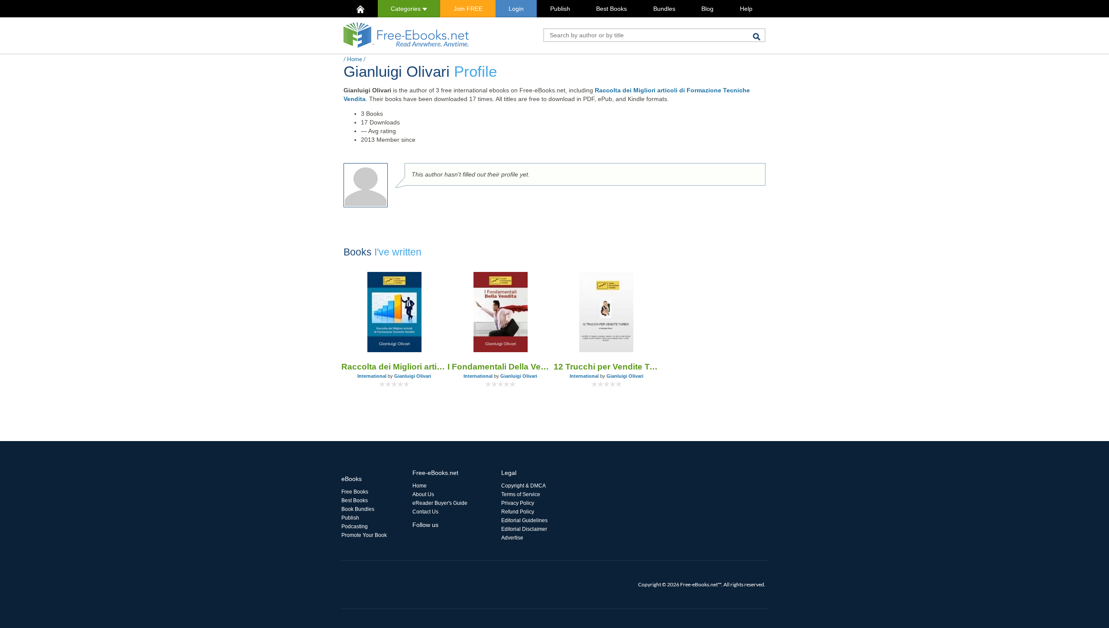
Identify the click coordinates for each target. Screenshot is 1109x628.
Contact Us (425, 512)
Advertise (512, 538)
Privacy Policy (517, 503)
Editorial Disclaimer (524, 529)
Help (746, 8)
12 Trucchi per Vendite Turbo (607, 366)
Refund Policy (517, 512)
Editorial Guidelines (524, 520)
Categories (406, 8)
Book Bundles (357, 509)
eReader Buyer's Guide (439, 503)
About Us (423, 494)
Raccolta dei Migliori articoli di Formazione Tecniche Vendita (394, 366)
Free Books (354, 492)
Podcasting (354, 526)
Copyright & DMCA (523, 486)
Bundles (664, 8)
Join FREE (468, 8)
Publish (560, 8)
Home (354, 59)
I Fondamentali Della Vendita (500, 366)
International (371, 376)
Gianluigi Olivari (412, 376)
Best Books (611, 8)
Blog (707, 8)
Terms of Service (520, 494)
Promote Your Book (364, 535)
